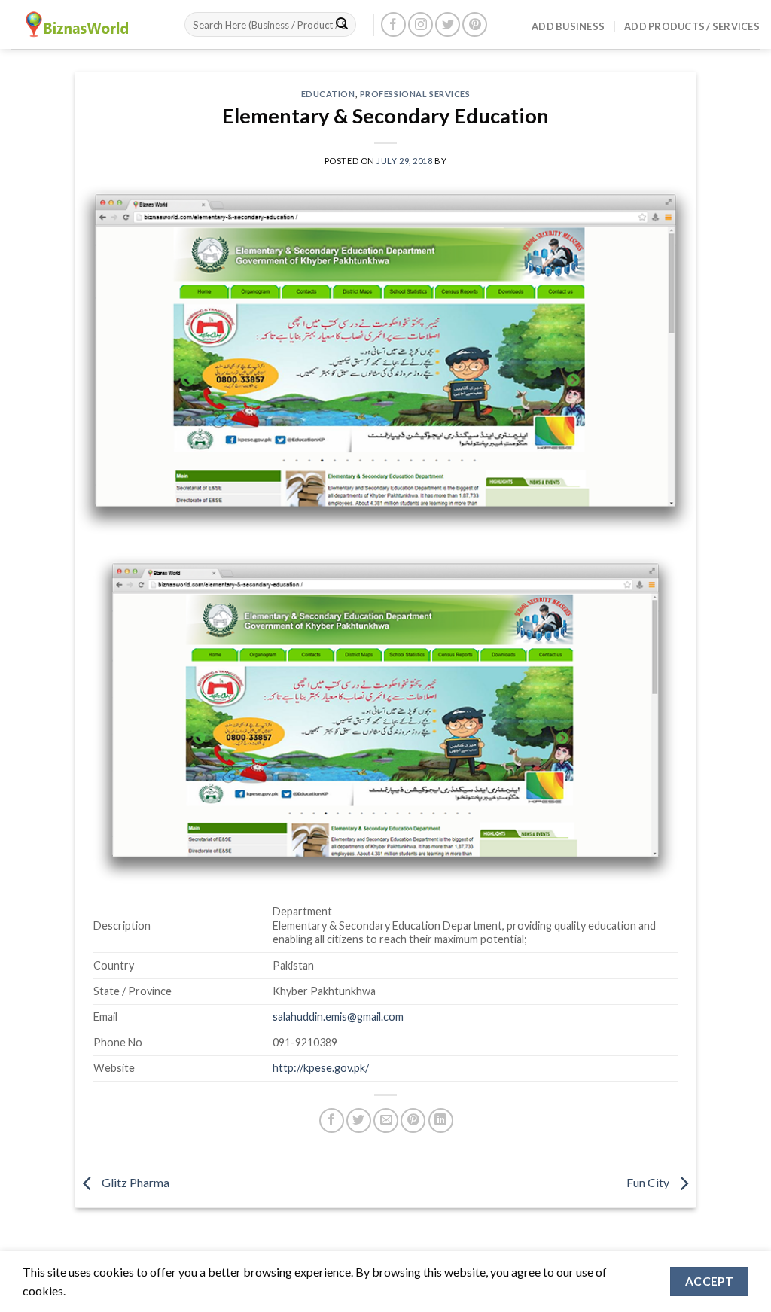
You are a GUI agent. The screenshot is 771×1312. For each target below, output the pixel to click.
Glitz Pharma (134, 1182)
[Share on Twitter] (358, 1120)
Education (328, 94)
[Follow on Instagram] (420, 24)
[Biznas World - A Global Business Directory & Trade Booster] (86, 24)
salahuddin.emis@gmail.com (338, 1016)
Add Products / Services (692, 26)
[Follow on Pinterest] (474, 24)
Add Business (568, 26)
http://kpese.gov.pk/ (321, 1067)
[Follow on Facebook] (393, 24)
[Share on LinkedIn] (440, 1120)
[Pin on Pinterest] (413, 1120)
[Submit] (342, 25)
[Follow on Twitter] (447, 24)
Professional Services (415, 94)
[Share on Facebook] (331, 1120)
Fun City (649, 1182)
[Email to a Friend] (385, 1120)
